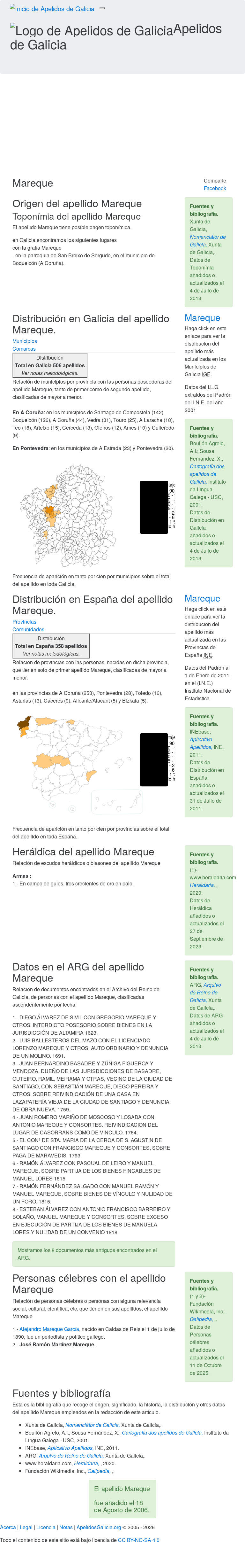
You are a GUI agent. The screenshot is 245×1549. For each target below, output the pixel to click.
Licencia (46, 1527)
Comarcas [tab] (24, 348)
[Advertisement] (122, 129)
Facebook (215, 188)
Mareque (204, 317)
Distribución (50, 365)
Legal (26, 1527)
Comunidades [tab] (28, 629)
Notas (66, 1527)
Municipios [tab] (24, 341)
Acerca (8, 1527)
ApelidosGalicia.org (99, 1527)
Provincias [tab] (24, 621)
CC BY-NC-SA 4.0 (139, 1540)
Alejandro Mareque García (49, 1329)
